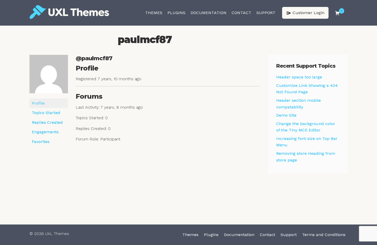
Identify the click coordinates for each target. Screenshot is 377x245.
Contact (241, 12)
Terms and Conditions (323, 234)
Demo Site (286, 115)
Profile (38, 103)
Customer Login (307, 12)
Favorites (40, 141)
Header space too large (299, 77)
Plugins (176, 12)
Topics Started (46, 112)
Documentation (208, 12)
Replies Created (47, 122)
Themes (153, 12)
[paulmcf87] (48, 76)
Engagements (45, 131)
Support (265, 12)
